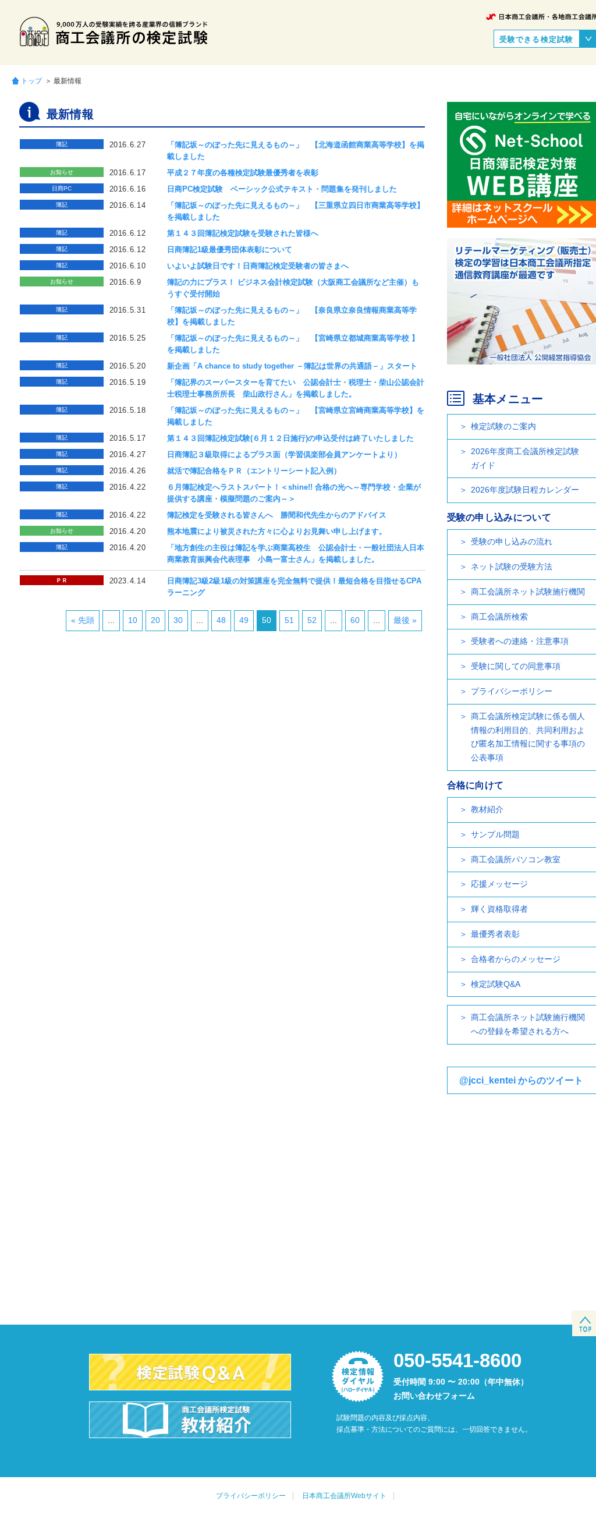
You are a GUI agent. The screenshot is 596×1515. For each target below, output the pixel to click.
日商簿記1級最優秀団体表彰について (229, 249)
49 (244, 620)
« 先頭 (82, 620)
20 (155, 620)
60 (355, 620)
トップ (31, 80)
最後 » (405, 620)
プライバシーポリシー (251, 1496)
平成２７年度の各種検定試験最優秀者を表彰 (242, 172)
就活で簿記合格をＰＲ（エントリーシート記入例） (254, 470)
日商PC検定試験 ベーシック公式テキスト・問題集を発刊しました (282, 189)
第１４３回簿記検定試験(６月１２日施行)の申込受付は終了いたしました (290, 438)
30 (178, 620)
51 (289, 620)
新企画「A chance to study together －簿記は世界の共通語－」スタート (292, 366)
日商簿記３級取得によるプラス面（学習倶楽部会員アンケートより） (284, 454)
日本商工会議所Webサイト (344, 1496)
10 (132, 620)
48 (221, 620)
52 (312, 620)
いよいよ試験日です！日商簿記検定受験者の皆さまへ (258, 265)
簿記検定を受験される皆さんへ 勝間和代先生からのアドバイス (276, 515)
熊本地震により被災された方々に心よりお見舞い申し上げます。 (276, 531)
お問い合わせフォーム (434, 1395)
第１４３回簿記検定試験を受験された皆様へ (242, 233)
